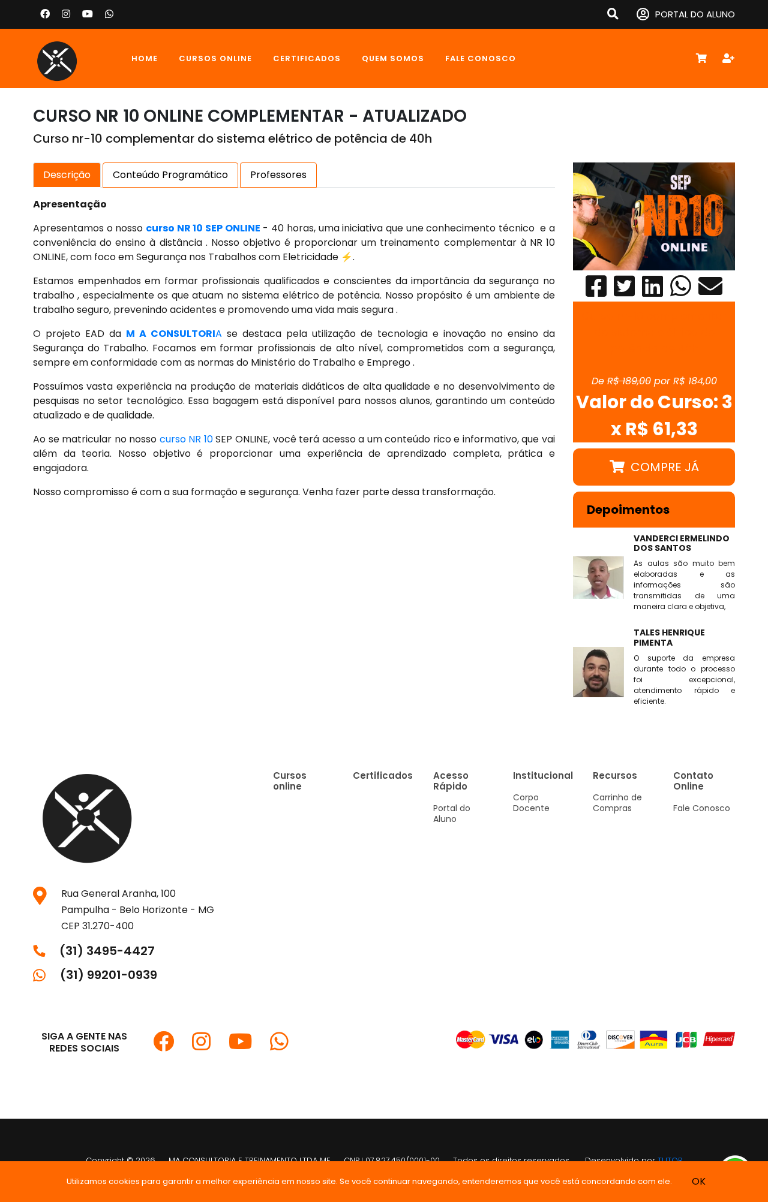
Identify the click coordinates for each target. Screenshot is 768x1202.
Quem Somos (393, 58)
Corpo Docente (531, 802)
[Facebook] (45, 14)
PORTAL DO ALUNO (695, 14)
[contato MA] (109, 14)
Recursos (615, 775)
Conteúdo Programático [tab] (170, 175)
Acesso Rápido (451, 781)
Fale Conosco (480, 58)
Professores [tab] (278, 175)
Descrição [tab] (67, 175)
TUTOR (670, 1160)
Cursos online (215, 58)
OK (699, 1181)
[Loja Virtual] (72, 58)
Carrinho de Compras (617, 802)
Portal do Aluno (451, 813)
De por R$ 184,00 (654, 381)
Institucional (543, 775)
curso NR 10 (186, 439)
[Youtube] (87, 14)
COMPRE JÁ (665, 467)
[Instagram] (66, 14)
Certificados (307, 58)
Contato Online (693, 781)
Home (144, 58)
